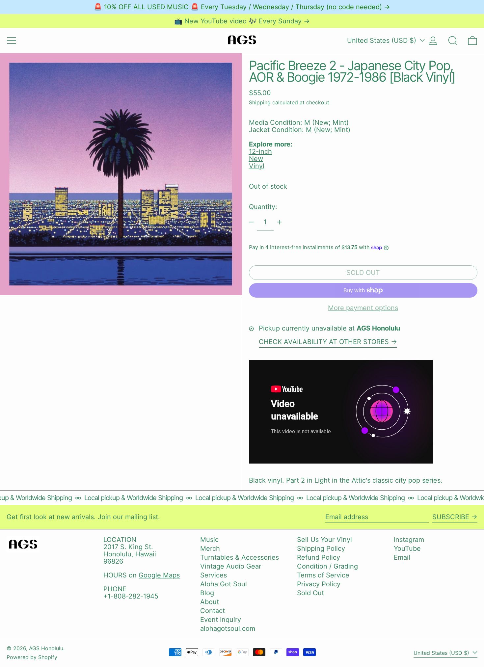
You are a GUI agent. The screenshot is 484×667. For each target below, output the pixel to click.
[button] (453, 40)
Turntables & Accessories (239, 557)
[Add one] (279, 222)
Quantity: (263, 207)
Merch (210, 548)
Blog (207, 593)
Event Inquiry (220, 620)
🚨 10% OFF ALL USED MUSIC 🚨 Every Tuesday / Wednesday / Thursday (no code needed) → (242, 7)
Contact (212, 611)
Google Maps (159, 575)
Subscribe (450, 517)
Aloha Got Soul (223, 584)
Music (209, 540)
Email (402, 557)
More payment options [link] (363, 307)
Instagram (409, 539)
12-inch (260, 151)
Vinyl (256, 166)
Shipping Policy (321, 548)
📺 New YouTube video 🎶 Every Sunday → (242, 21)
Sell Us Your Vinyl (324, 540)
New (256, 159)
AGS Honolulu (46, 648)
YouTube (407, 548)
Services (213, 575)
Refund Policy (318, 557)
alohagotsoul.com (227, 628)
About (209, 602)
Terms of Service (323, 575)
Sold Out (310, 593)
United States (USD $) (382, 40)
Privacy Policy (318, 584)
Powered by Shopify (32, 657)
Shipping (260, 102)
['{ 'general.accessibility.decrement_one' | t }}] (251, 222)
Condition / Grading (327, 566)
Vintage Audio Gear (230, 566)
